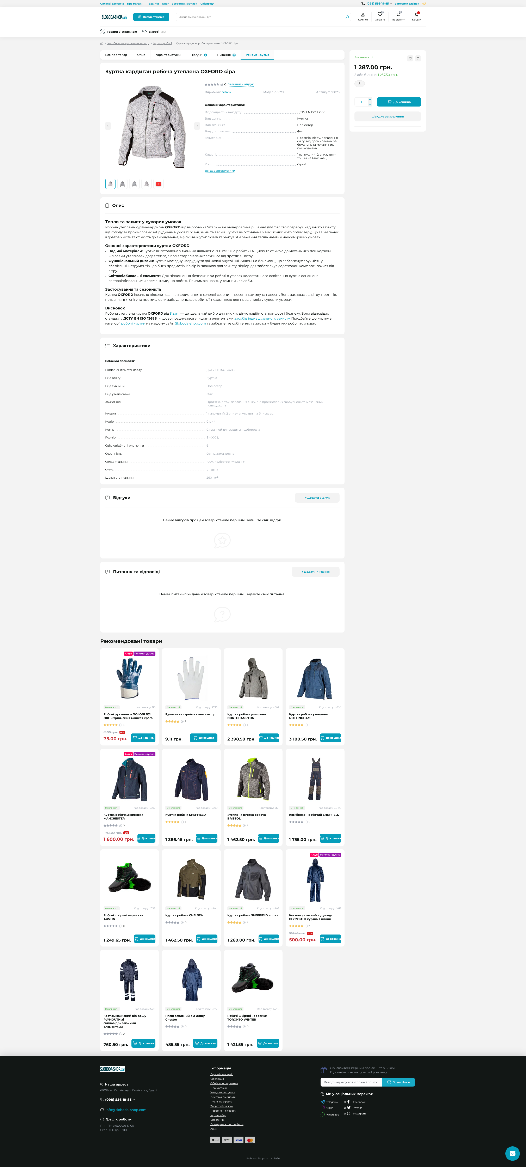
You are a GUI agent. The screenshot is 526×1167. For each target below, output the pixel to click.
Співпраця (207, 3)
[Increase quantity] (370, 99)
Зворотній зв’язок (221, 1106)
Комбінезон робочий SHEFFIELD (314, 815)
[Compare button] (418, 58)
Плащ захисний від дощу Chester (185, 1017)
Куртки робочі (162, 43)
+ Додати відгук (317, 498)
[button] (197, 126)
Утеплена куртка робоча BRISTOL (246, 816)
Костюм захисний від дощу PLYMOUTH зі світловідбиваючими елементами (125, 1021)
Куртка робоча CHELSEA (184, 915)
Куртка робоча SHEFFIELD (185, 815)
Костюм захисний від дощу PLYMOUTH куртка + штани (310, 917)
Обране (380, 16)
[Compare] (158, 683)
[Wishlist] (158, 675)
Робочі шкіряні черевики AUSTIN (123, 917)
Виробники (158, 32)
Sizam (226, 92)
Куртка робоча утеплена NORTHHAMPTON (246, 716)
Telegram (332, 1101)
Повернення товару (223, 1110)
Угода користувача (222, 1092)
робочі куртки (133, 323)
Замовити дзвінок (407, 3)
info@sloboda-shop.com (126, 1110)
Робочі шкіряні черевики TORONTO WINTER (247, 1017)
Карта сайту (218, 1115)
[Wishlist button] (410, 58)
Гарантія (153, 3)
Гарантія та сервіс (221, 1074)
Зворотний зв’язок (184, 3)
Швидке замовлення (387, 116)
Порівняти (398, 16)
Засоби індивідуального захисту (128, 43)
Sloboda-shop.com (190, 323)
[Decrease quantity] (370, 104)
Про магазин (135, 3)
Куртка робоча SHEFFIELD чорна (252, 915)
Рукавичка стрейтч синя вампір (190, 714)
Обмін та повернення (224, 1083)
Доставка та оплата (223, 1097)
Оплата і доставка (112, 3)
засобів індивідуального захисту (262, 318)
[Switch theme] (424, 3)
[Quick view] (158, 668)
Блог (165, 3)
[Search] (347, 17)
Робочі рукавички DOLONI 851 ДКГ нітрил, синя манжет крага (128, 716)
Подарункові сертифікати (226, 1124)
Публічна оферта (221, 1101)
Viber (329, 1107)
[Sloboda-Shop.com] (114, 17)
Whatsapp (332, 1114)
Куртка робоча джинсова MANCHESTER (123, 816)
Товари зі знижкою (122, 32)
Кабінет (363, 19)
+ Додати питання (316, 572)
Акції (213, 1128)
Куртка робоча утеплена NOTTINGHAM (308, 716)
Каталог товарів (153, 16)
